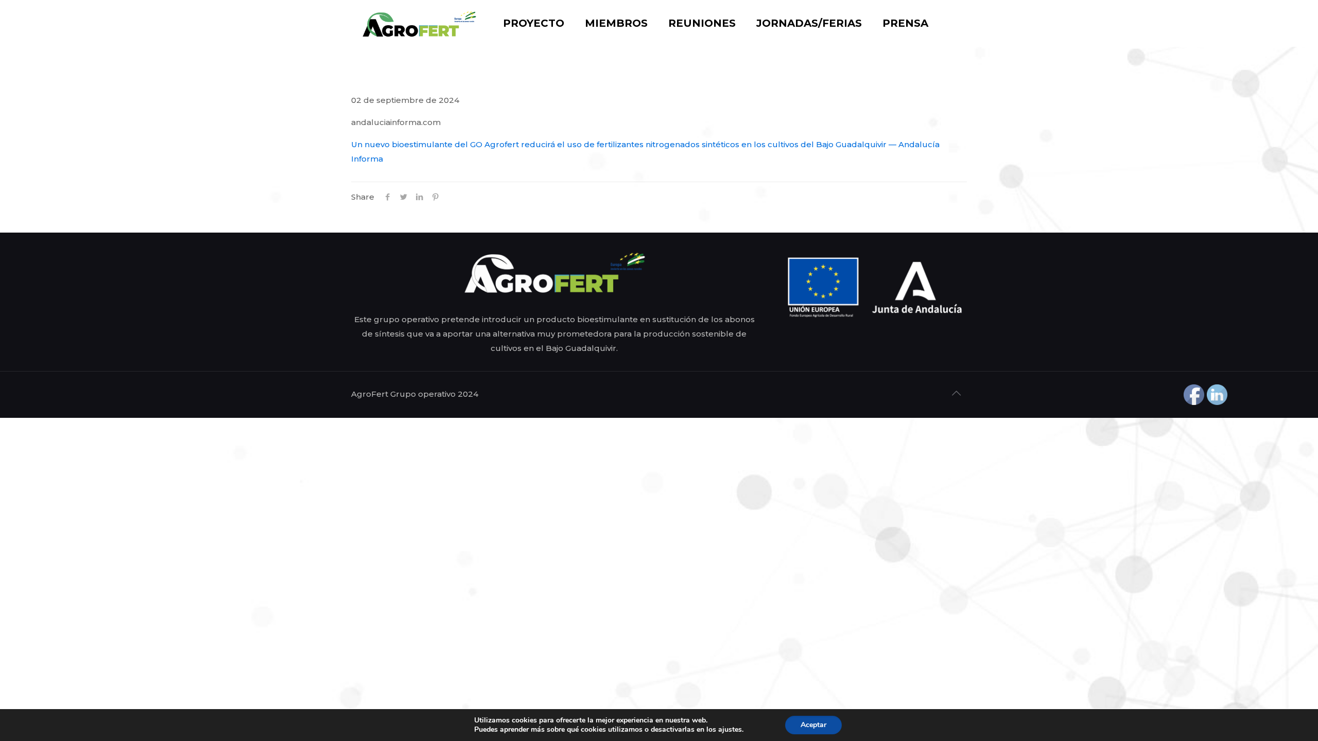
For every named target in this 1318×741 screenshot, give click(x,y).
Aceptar (813, 725)
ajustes (730, 729)
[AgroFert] (419, 23)
